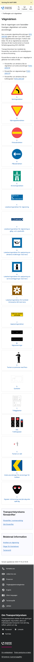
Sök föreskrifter (8, 524)
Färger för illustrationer (11, 546)
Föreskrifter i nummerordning (13, 520)
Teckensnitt (7, 550)
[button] (18, 8)
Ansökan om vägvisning (11, 542)
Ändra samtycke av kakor (22, 652)
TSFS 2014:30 (19, 79)
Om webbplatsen (7, 652)
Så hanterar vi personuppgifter (12, 657)
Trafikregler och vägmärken (12, 13)
